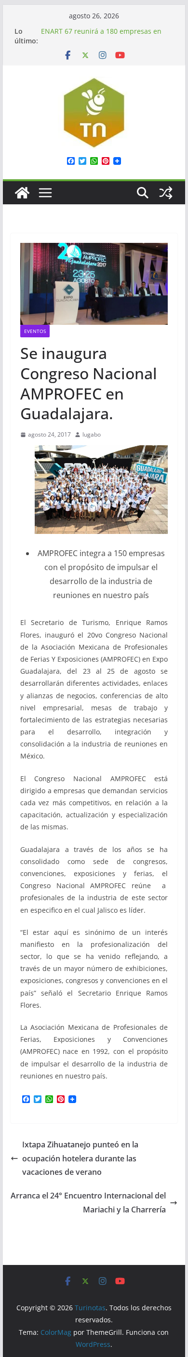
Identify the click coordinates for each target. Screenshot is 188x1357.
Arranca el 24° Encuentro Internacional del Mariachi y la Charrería (88, 1202)
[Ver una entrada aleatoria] (165, 192)
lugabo (91, 434)
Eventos (35, 331)
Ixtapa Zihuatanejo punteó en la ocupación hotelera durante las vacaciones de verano (80, 1158)
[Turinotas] (22, 192)
